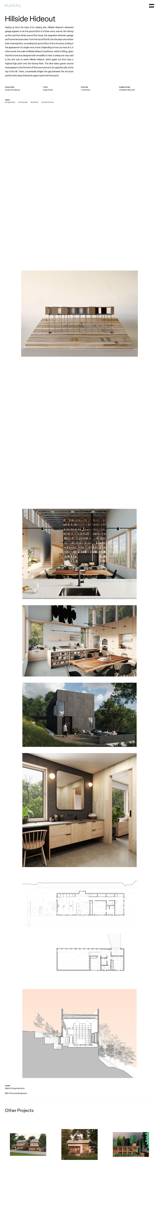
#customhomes (48, 102)
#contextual (22, 102)
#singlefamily (10, 102)
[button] (151, 5)
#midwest (34, 102)
